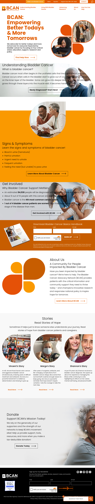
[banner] (10, 9)
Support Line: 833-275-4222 (69, 1)
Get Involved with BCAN (44, 213)
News (49, 1)
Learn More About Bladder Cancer (44, 173)
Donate (83, 1)
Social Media (61, 498)
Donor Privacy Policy (44, 498)
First (34, 227)
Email (74, 227)
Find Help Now (22, 57)
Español (56, 1)
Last (54, 227)
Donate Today (23, 446)
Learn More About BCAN (67, 301)
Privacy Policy (34, 498)
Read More (12, 390)
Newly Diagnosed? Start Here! (44, 90)
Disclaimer (54, 498)
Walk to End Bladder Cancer (35, 1)
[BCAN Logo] (10, 476)
